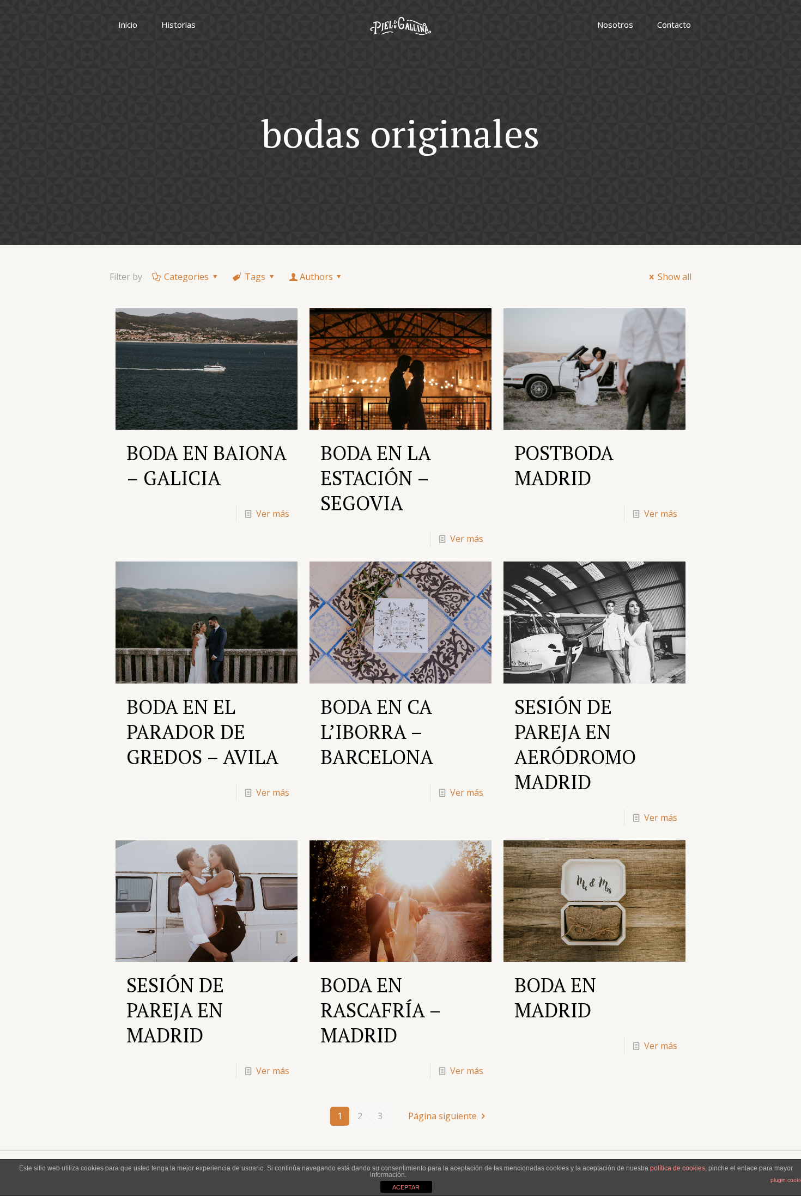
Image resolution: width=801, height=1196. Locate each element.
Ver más (272, 514)
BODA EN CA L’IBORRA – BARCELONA (376, 732)
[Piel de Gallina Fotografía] (400, 24)
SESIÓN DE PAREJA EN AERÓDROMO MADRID (575, 744)
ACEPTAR (406, 1187)
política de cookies (677, 1168)
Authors (316, 277)
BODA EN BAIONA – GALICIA (206, 465)
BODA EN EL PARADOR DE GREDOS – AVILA (202, 732)
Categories (186, 277)
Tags (255, 277)
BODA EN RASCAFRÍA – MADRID (380, 1010)
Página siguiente (442, 1116)
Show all (674, 277)
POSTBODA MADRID (563, 465)
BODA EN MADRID (555, 997)
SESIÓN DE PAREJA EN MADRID (175, 1010)
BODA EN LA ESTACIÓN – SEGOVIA (375, 478)
